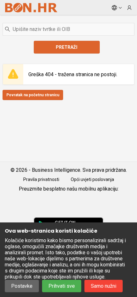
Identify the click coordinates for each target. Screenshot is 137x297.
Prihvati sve (61, 286)
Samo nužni (103, 286)
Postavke (21, 286)
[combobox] (68, 29)
